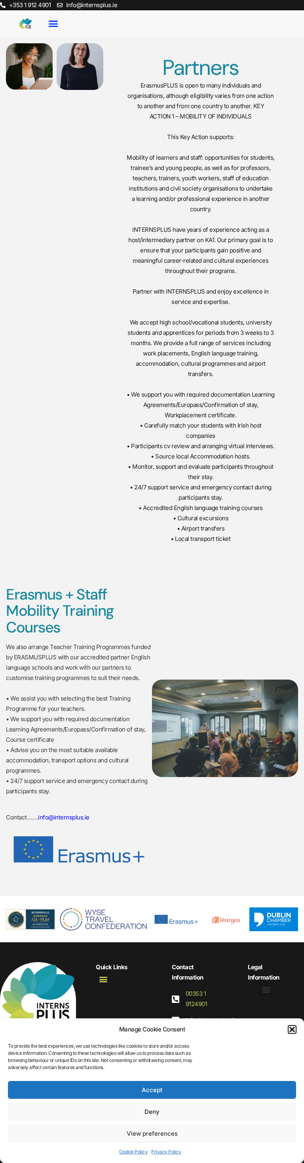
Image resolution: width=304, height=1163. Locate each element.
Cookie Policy (133, 1152)
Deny (152, 1111)
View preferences (152, 1133)
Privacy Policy (166, 1152)
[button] (292, 1029)
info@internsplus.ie (63, 817)
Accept (152, 1090)
